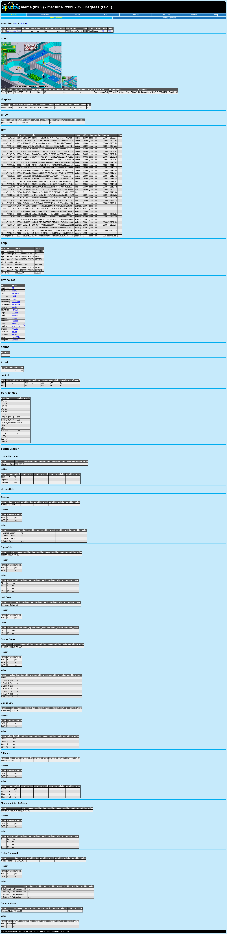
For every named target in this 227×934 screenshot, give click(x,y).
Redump (135, 15)
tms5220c (16, 337)
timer (14, 299)
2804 (14, 296)
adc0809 (15, 294)
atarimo (15, 315)
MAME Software (169, 18)
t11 (13, 288)
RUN (28, 23)
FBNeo (77, 15)
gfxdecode (16, 304)
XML (16, 23)
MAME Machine (56, 18)
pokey (14, 332)
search (194, 15)
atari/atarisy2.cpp (14, 31)
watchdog (16, 302)
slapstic (15, 340)
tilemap (15, 310)
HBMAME (45, 15)
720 (102, 31)
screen (14, 318)
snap (216, 15)
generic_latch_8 (18, 323)
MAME (14, 15)
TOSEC (105, 15)
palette (14, 307)
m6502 (14, 291)
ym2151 (15, 329)
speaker (15, 321)
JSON (22, 23)
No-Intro (166, 15)
